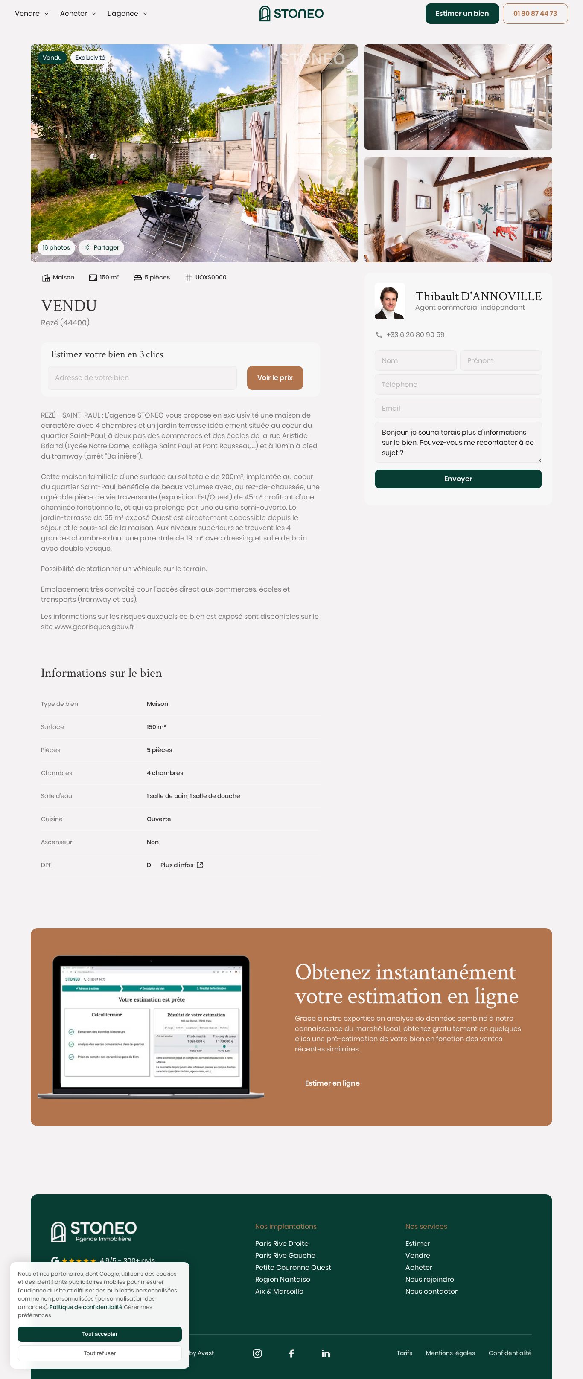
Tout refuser (100, 1353)
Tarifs (404, 1353)
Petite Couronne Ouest (293, 1267)
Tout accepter (100, 1333)
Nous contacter (431, 1291)
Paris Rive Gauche (285, 1255)
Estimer (417, 1243)
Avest (206, 1353)
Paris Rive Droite (282, 1243)
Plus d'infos (176, 865)
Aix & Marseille (279, 1291)
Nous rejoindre (429, 1279)
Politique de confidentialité (86, 1307)
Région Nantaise (282, 1279)
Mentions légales (450, 1353)
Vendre (417, 1255)
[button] (32, 13)
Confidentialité (510, 1353)
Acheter (418, 1267)
